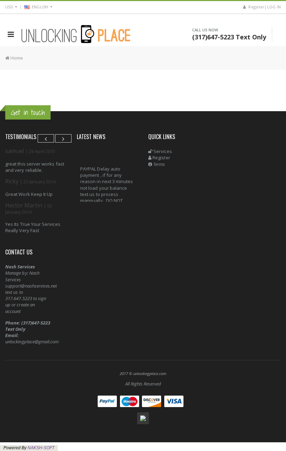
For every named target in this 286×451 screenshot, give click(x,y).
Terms (158, 164)
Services (162, 151)
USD (9, 6)
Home (16, 58)
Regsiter (255, 6)
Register (160, 157)
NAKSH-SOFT (41, 447)
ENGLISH (40, 6)
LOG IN (274, 6)
